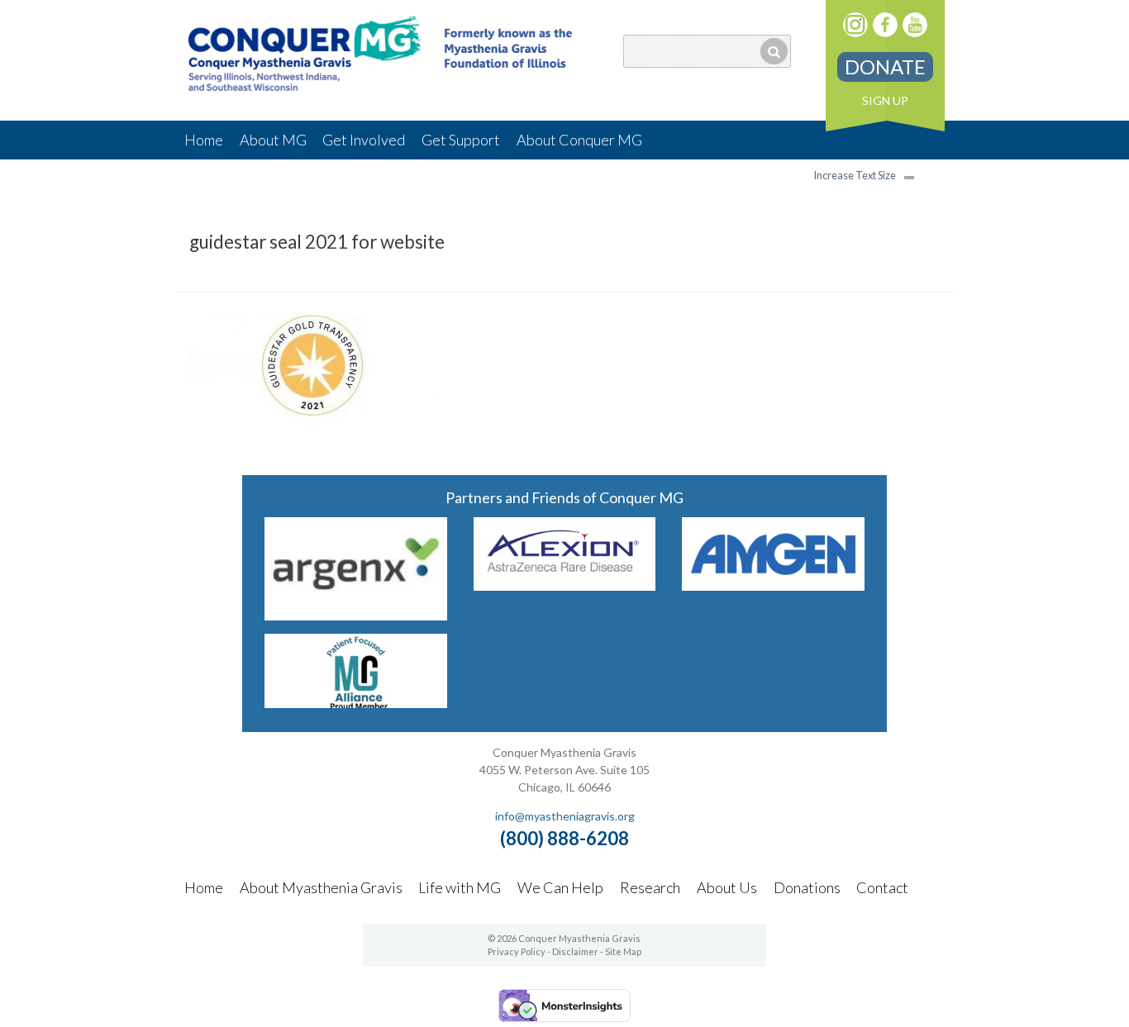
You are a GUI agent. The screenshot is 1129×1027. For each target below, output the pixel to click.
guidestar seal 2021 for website (317, 242)
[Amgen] (773, 585)
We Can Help (560, 887)
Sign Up (885, 100)
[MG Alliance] (355, 703)
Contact (882, 887)
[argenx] (355, 615)
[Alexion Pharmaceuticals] (565, 585)
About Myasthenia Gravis (321, 887)
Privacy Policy (516, 951)
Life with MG (459, 887)
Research (650, 887)
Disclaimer (575, 951)
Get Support (461, 140)
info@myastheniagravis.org (565, 816)
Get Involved (363, 140)
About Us (727, 887)
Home (203, 140)
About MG (273, 140)
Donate (885, 66)
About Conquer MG (579, 140)
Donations (807, 887)
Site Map (623, 951)
